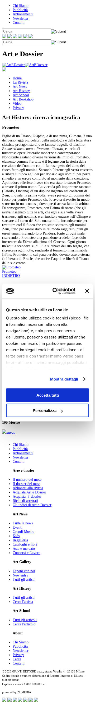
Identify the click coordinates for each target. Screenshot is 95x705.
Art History (21, 91)
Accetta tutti (47, 395)
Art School (21, 95)
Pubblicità (20, 10)
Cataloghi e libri (25, 544)
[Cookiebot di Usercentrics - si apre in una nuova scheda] (55, 291)
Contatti (19, 23)
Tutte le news (23, 523)
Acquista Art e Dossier (29, 492)
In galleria (20, 540)
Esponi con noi (24, 571)
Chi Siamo (20, 6)
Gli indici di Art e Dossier (32, 505)
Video (17, 104)
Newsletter (20, 18)
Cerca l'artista (23, 602)
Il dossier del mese (26, 484)
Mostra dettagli (64, 379)
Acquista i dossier (27, 496)
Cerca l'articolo (24, 624)
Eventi (17, 527)
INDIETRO (11, 276)
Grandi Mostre (23, 532)
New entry (20, 575)
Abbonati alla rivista (28, 488)
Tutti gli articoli (25, 620)
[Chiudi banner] (87, 291)
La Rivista (20, 82)
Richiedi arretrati (25, 501)
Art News (20, 87)
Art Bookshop (23, 99)
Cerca (17, 659)
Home (17, 78)
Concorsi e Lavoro (26, 553)
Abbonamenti (23, 14)
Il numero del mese (27, 480)
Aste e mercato (24, 549)
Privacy (18, 108)
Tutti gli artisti (24, 580)
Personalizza (44, 410)
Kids (16, 536)
